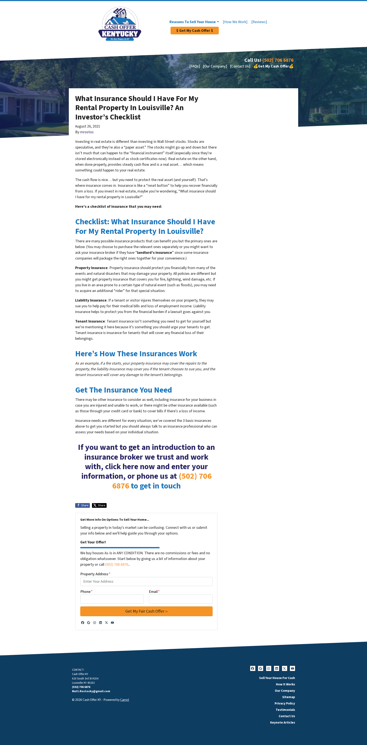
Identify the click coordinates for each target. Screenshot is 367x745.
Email (154, 591)
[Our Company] (215, 66)
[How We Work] (235, 22)
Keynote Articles (282, 722)
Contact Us (287, 716)
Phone (86, 591)
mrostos (87, 132)
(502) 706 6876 (278, 60)
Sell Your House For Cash (277, 678)
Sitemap (288, 697)
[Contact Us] (240, 66)
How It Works (285, 684)
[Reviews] (259, 22)
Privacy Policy (285, 703)
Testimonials (285, 709)
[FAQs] (194, 66)
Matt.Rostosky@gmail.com (91, 691)
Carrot (124, 699)
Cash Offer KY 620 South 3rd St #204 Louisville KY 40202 (85, 678)
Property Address (95, 574)
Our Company (285, 690)
